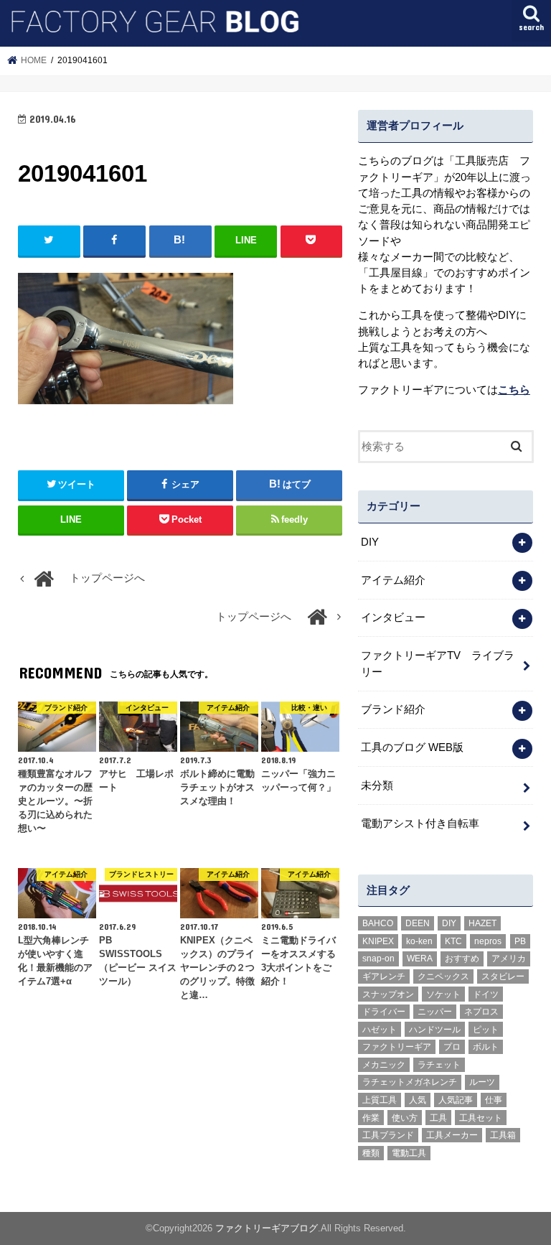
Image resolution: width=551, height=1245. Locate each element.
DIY (370, 542)
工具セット (480, 1118)
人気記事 (455, 1100)
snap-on (378, 958)
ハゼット (379, 1030)
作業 (371, 1118)
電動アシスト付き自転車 (420, 823)
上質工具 (379, 1100)
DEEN (417, 923)
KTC (453, 941)
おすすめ (462, 958)
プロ (452, 1047)
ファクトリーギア (396, 1047)
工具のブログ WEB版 (412, 747)
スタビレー (502, 976)
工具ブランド (388, 1135)
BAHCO (377, 923)
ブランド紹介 (393, 709)
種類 (371, 1153)
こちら (514, 390)
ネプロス (481, 1012)
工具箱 (503, 1135)
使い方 (405, 1118)
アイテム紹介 (393, 580)
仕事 (493, 1100)
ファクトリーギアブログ (266, 1228)
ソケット (443, 994)
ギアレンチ (383, 976)
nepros (487, 941)
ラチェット (439, 1065)
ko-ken (419, 941)
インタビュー (393, 617)
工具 (438, 1118)
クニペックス (443, 976)
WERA (420, 958)
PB (520, 941)
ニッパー (435, 1012)
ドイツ (486, 994)
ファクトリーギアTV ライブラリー (437, 663)
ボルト (486, 1047)
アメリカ (508, 958)
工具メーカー (452, 1135)
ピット (486, 1030)
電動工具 (409, 1153)
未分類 (377, 785)
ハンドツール (435, 1030)
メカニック (383, 1065)
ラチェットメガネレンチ (409, 1082)
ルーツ (482, 1082)
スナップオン (388, 994)
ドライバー (383, 1012)
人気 (417, 1100)
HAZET (482, 923)
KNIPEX (378, 941)
